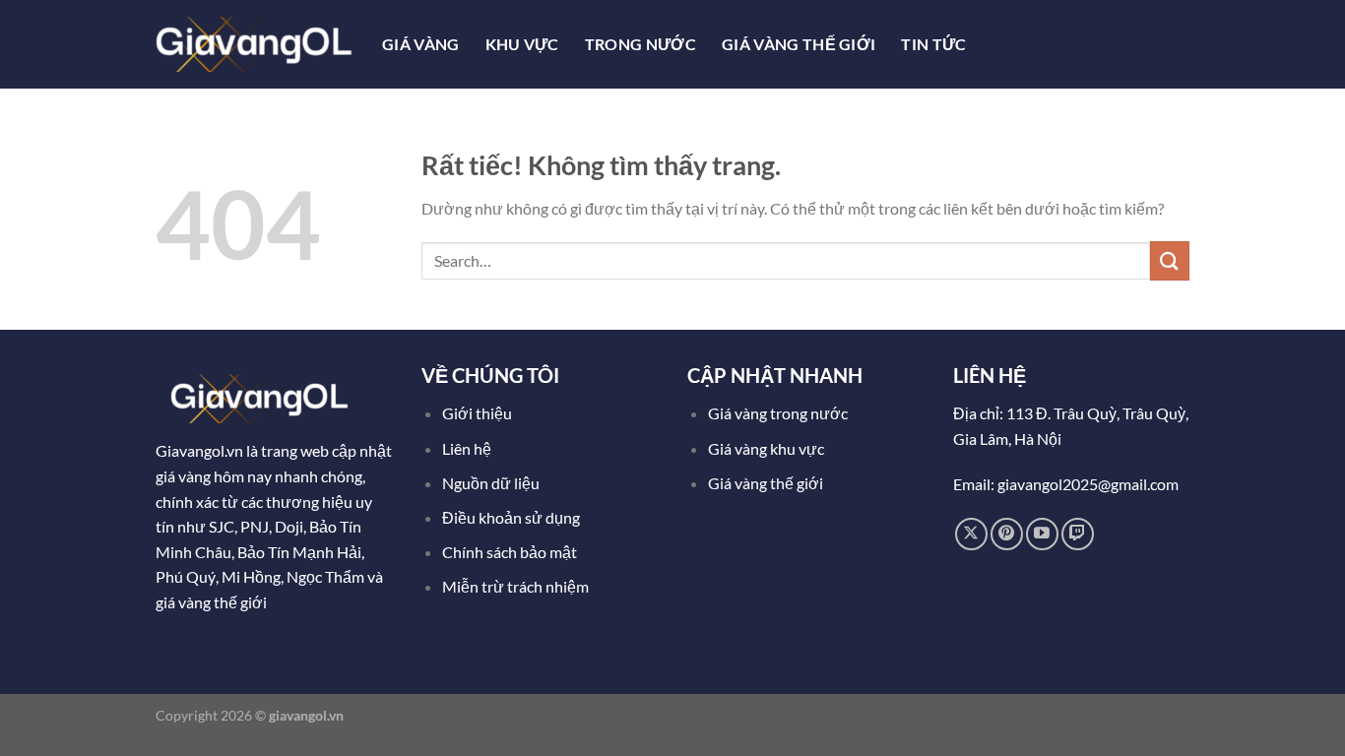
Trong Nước (640, 43)
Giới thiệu (477, 413)
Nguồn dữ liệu (492, 482)
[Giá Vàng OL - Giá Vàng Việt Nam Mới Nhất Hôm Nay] (254, 44)
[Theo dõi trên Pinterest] (1007, 534)
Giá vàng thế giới (765, 482)
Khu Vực (522, 43)
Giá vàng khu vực (766, 448)
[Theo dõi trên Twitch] (1077, 534)
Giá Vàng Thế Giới (798, 43)
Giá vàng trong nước (778, 413)
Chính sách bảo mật (509, 551)
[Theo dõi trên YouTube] (1042, 534)
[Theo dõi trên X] (971, 534)
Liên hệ (466, 448)
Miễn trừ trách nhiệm (515, 586)
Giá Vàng (421, 43)
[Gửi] (1169, 260)
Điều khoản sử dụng (512, 517)
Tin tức (933, 43)
